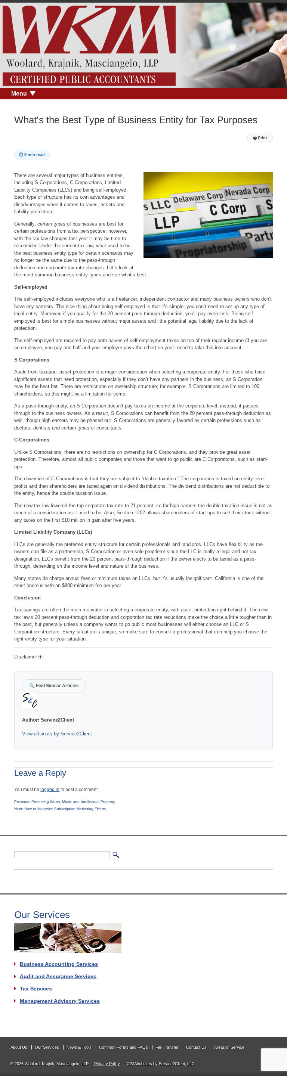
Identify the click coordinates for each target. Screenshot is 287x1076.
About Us (18, 1047)
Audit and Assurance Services (58, 976)
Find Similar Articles (54, 685)
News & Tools (79, 1047)
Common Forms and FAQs (123, 1047)
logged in (49, 789)
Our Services (47, 1047)
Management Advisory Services (60, 1001)
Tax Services (36, 989)
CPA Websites (139, 1063)
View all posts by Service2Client (57, 734)
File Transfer (167, 1047)
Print (260, 138)
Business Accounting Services (59, 964)
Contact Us (196, 1047)
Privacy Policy (107, 1063)
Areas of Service (229, 1047)
